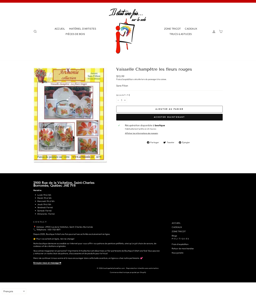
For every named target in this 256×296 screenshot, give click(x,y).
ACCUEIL (60, 28)
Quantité (123, 95)
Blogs (174, 235)
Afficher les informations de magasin (141, 133)
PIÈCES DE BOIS (75, 34)
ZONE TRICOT (172, 28)
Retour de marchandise (183, 248)
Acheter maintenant (169, 117)
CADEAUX (191, 28)
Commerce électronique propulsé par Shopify (128, 272)
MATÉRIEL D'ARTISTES (82, 28)
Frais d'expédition (124, 79)
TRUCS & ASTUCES (180, 34)
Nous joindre (177, 252)
